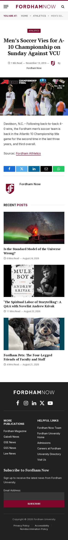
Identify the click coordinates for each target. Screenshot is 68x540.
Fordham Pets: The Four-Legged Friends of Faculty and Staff (28, 357)
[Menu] (6, 7)
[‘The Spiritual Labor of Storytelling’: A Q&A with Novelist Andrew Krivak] (34, 281)
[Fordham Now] (36, 6)
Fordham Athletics (28, 153)
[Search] (62, 7)
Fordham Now (34, 68)
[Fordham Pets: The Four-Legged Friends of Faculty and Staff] (34, 334)
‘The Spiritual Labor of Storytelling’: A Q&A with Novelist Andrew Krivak (32, 304)
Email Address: (12, 490)
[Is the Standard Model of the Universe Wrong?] (34, 228)
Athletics (34, 30)
